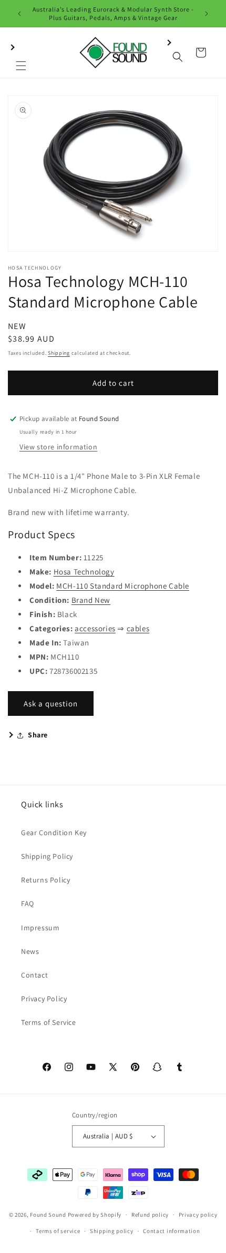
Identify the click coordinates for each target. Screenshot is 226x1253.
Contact (34, 975)
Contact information (171, 1231)
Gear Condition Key (54, 832)
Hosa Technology (84, 572)
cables (138, 628)
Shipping (59, 353)
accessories (95, 628)
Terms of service (58, 1231)
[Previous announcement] (19, 13)
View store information (58, 446)
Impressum (40, 927)
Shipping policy (111, 1231)
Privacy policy (198, 1214)
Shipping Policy (47, 856)
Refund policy (150, 1214)
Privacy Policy (44, 998)
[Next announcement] (206, 13)
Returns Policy (45, 880)
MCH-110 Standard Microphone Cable (122, 586)
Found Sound (48, 1214)
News (30, 951)
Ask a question (51, 703)
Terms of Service (48, 1022)
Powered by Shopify (95, 1214)
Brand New (90, 600)
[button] (21, 52)
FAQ (27, 903)
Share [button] (38, 735)
